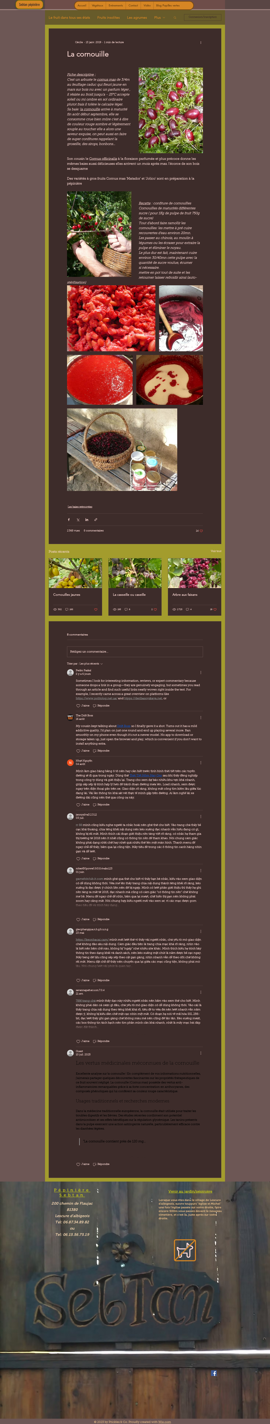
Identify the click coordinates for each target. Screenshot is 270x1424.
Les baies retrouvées (80, 507)
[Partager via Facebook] (69, 519)
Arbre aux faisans (184, 595)
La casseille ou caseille (129, 595)
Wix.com (164, 1422)
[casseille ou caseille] (135, 573)
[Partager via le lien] (96, 519)
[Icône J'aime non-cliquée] (78, 706)
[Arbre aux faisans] (194, 573)
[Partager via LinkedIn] (87, 519)
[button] (175, 17)
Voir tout (216, 551)
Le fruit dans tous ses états (69, 17)
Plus (157, 17)
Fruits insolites (108, 17)
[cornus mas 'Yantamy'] (75, 573)
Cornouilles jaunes (66, 595)
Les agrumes (137, 17)
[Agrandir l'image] (111, 318)
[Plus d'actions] (201, 42)
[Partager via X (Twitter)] (78, 519)
